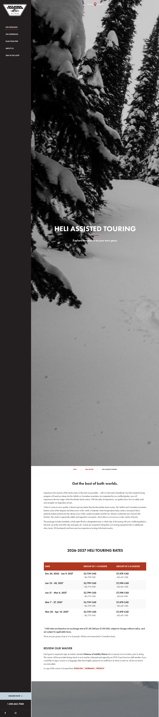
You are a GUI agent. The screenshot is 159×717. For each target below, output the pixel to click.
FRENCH (100, 668)
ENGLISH (78, 668)
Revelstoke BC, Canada (95, 4)
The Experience (12, 34)
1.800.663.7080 (15, 703)
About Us (10, 48)
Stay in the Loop (12, 55)
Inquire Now (14, 696)
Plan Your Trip (12, 41)
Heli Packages (12, 27)
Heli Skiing (89, 469)
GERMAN (90, 668)
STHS (75, 469)
